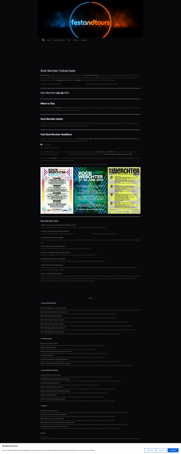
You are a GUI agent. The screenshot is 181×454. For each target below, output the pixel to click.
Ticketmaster (67, 345)
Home (49, 40)
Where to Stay (54, 58)
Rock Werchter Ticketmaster (82, 234)
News (68, 40)
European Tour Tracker (59, 40)
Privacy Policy (45, 436)
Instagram (84, 40)
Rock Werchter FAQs (60, 65)
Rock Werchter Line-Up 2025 (61, 56)
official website (62, 154)
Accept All (173, 450)
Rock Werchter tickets (58, 60)
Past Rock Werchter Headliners (62, 63)
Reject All (161, 450)
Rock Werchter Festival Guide (58, 53)
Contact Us (76, 40)
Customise (150, 450)
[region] (90, 448)
